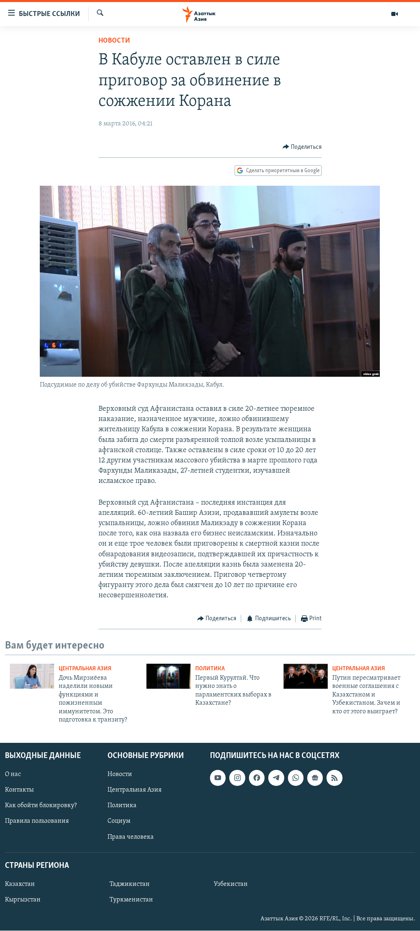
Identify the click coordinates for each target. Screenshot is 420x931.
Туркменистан (131, 900)
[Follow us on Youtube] (218, 778)
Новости (114, 41)
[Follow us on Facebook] (257, 778)
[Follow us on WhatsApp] (296, 778)
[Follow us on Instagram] (237, 778)
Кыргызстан (23, 900)
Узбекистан (231, 884)
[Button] (302, 147)
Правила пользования (37, 821)
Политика (210, 669)
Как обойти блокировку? (41, 806)
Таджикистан (130, 884)
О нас (13, 775)
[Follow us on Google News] (315, 778)
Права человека (130, 837)
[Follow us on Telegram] (276, 778)
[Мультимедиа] (394, 14)
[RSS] (334, 778)
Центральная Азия (85, 669)
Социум (118, 821)
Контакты (19, 790)
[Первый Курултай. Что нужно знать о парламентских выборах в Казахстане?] (168, 676)
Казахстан (20, 884)
